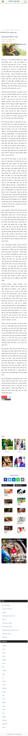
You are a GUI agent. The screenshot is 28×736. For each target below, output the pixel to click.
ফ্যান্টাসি (3, 702)
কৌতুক (3, 674)
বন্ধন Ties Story (6, 605)
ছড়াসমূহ (4, 681)
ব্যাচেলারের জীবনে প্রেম (9, 36)
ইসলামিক (4, 660)
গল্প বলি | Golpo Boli (17, 734)
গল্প (2, 677)
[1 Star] (1, 32)
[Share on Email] (22, 479)
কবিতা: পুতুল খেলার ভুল (6, 633)
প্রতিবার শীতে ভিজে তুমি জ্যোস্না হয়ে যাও (10, 630)
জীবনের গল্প (4, 688)
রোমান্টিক (12, 30)
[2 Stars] (2, 32)
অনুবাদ (3, 649)
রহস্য (3, 713)
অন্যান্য (4, 652)
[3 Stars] (3, 32)
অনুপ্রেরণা (4, 645)
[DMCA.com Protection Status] (6, 401)
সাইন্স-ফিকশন (5, 723)
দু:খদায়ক (4, 691)
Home (8, 30)
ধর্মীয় (3, 695)
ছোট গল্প (3, 684)
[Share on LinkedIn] (14, 479)
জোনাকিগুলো (4, 637)
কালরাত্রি (4, 612)
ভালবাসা (3, 706)
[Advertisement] (14, 15)
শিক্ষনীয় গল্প (4, 720)
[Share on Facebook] (5, 479)
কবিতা (3, 667)
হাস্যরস (3, 727)
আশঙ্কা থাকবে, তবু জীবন (7, 623)
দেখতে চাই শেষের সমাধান (7, 609)
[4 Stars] (4, 32)
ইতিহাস (3, 656)
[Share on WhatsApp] (18, 479)
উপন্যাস (3, 663)
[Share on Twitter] (10, 479)
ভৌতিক (3, 709)
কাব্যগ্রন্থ (4, 670)
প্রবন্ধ (3, 699)
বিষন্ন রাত (4, 619)
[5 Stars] (6, 32)
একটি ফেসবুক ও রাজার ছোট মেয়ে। (9, 616)
